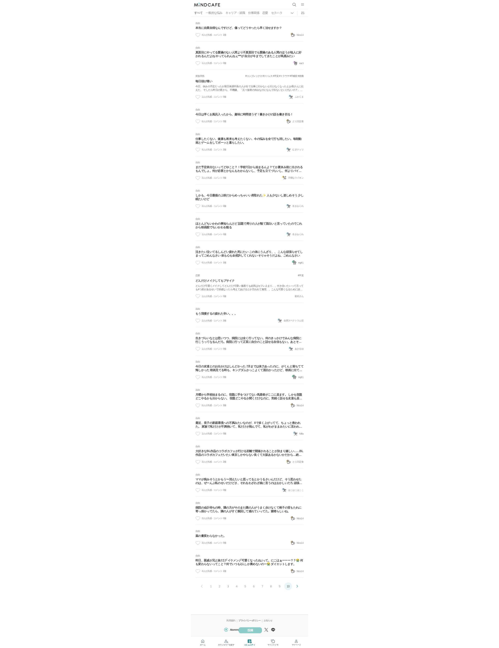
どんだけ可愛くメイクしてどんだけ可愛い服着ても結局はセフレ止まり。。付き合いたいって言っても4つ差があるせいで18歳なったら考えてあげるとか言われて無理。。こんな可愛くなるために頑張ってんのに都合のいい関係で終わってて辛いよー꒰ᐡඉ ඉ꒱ (249, 287)
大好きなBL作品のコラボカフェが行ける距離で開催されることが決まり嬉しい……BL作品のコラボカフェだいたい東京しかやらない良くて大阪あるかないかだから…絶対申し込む (249, 453)
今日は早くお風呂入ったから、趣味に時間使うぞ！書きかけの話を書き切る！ (244, 114)
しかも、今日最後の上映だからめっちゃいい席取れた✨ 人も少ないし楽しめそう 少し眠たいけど (249, 197)
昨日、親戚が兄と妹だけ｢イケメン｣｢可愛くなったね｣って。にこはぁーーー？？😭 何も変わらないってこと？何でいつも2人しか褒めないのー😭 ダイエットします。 (249, 562)
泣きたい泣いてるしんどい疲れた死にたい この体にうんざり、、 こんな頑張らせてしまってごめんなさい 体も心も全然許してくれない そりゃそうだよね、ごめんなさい (249, 253)
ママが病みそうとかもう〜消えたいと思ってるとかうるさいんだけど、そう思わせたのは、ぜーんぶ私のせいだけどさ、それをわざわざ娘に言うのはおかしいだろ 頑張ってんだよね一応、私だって (249, 481)
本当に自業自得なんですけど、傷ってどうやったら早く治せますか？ (239, 27)
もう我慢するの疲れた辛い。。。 (216, 313)
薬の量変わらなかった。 (211, 535)
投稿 (250, 630)
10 (288, 586)
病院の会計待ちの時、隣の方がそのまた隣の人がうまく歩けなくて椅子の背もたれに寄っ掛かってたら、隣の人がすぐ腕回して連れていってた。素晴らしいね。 (248, 509)
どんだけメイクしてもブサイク (215, 280)
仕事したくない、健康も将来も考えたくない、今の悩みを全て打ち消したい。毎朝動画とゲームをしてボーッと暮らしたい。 (248, 140)
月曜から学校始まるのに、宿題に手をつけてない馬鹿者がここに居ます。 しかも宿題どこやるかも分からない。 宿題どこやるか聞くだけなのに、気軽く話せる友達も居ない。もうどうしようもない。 (249, 396)
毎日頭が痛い (204, 81)
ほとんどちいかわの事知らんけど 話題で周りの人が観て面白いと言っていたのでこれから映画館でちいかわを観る (249, 225)
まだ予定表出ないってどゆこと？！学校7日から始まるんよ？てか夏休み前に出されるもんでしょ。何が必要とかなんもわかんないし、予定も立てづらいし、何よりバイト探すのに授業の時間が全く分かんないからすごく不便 (249, 169)
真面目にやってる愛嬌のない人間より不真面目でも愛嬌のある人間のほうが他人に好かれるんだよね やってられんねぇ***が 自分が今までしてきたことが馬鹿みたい (248, 54)
